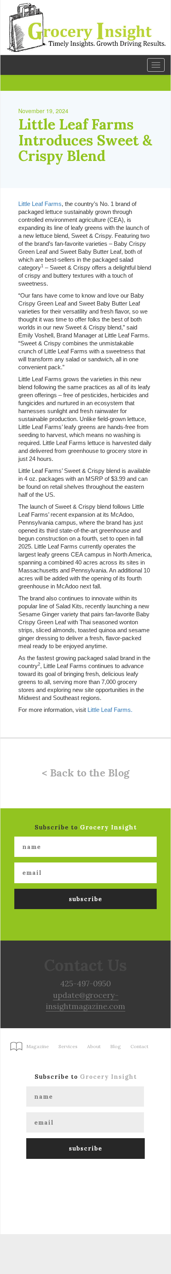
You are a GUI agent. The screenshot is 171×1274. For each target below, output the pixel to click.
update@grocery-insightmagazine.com (85, 1000)
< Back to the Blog (85, 772)
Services (68, 1046)
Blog (115, 1046)
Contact (139, 1046)
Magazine (37, 1046)
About (94, 1046)
